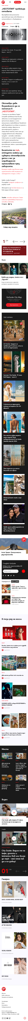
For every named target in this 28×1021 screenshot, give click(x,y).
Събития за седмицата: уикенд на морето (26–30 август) (12, 59)
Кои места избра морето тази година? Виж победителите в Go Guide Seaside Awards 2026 (12, 69)
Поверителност (6, 1007)
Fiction (8, 1014)
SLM (18, 1014)
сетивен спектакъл (8, 202)
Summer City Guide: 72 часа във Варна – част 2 (11, 50)
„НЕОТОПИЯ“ (8, 111)
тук (17, 150)
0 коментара (5, 26)
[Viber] (18, 26)
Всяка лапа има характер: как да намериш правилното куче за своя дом (12, 92)
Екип (3, 1003)
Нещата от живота (7, 997)
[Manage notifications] (25, 1018)
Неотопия (19, 200)
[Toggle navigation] (25, 2)
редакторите (9, 23)
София (21, 197)
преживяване (12, 200)
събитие (4, 200)
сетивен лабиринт (13, 197)
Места (4, 993)
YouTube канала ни (17, 188)
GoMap (18, 2)
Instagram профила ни (15, 182)
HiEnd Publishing (10, 1012)
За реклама (5, 1001)
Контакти (5, 1005)
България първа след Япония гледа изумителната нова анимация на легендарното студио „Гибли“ (12, 171)
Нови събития (5, 5)
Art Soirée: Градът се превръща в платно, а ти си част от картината (12, 81)
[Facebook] (16, 26)
